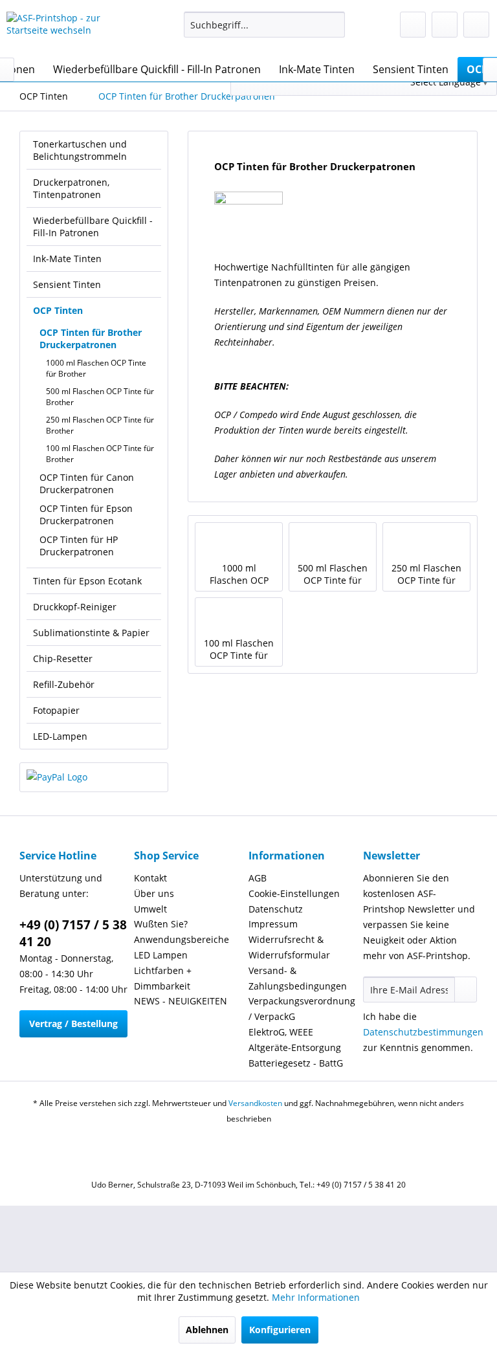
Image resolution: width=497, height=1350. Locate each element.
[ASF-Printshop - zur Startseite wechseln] (75, 31)
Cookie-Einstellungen (294, 893)
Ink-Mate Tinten (67, 258)
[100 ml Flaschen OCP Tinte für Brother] (239, 617)
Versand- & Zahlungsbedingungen (297, 978)
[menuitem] (265, 25)
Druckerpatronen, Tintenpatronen (71, 188)
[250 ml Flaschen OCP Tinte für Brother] (426, 542)
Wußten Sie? (161, 924)
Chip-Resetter (63, 658)
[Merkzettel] (413, 25)
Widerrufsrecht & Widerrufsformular (289, 947)
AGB (257, 878)
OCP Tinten (58, 310)
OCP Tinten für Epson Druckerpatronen (86, 514)
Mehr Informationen (316, 1297)
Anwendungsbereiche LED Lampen (181, 947)
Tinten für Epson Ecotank (87, 581)
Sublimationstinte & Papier (91, 632)
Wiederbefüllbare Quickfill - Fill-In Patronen (93, 226)
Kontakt (150, 878)
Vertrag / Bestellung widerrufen (73, 1027)
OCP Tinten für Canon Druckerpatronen (86, 483)
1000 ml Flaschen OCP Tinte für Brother (96, 368)
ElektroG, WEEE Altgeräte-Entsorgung (294, 1040)
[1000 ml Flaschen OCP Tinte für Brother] (239, 542)
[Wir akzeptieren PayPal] (94, 777)
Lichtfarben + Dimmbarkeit (163, 978)
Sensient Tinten (67, 284)
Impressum (273, 924)
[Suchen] (333, 25)
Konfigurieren (280, 1329)
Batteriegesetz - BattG (295, 1063)
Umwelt (150, 909)
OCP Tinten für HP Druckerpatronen (78, 545)
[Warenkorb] (476, 25)
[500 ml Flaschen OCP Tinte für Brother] (333, 542)
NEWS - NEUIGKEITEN (180, 1001)
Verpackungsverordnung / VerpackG (301, 1009)
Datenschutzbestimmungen (423, 1032)
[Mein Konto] (445, 25)
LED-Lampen (60, 736)
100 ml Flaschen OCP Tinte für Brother (100, 454)
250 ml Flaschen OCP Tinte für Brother (100, 425)
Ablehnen (207, 1329)
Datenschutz (275, 909)
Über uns (154, 893)
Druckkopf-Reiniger (74, 607)
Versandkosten (255, 1103)
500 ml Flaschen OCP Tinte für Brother (100, 397)
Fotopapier (56, 710)
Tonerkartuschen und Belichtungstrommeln (80, 150)
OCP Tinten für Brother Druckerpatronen (90, 338)
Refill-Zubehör (63, 684)
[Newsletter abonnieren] (465, 989)
